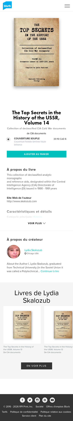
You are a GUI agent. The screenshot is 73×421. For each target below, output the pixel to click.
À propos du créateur (25, 240)
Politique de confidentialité (24, 411)
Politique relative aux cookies (56, 411)
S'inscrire (53, 6)
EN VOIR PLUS (37, 365)
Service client (29, 415)
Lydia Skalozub (33, 250)
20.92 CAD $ (60, 138)
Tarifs (4, 411)
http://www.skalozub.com (22, 201)
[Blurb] (7, 7)
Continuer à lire (50, 271)
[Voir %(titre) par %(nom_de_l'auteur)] (36, 52)
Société (39, 406)
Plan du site (45, 415)
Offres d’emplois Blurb (58, 406)
